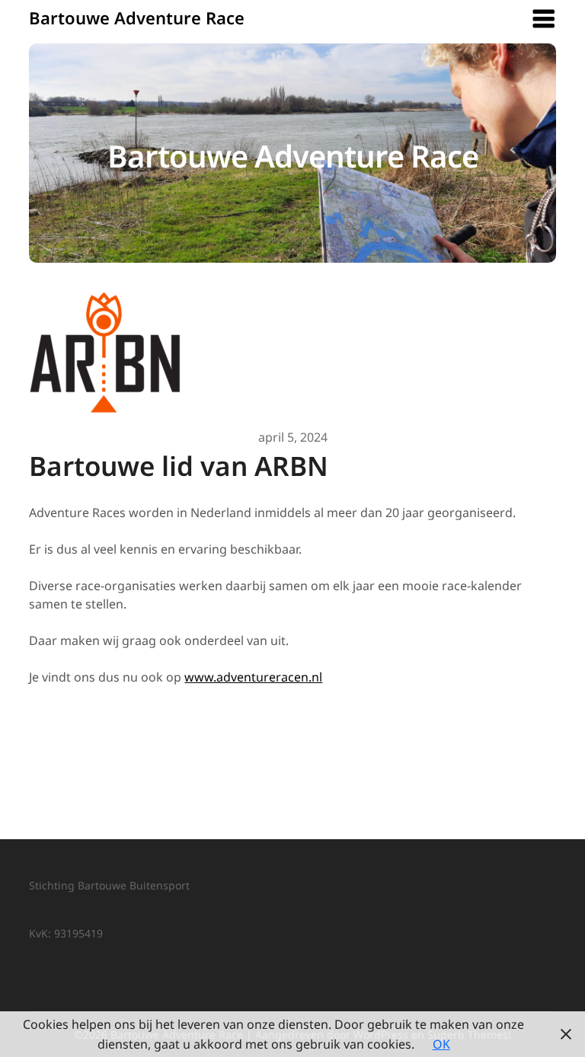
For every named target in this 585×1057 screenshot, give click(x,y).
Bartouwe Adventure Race (137, 17)
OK (441, 1044)
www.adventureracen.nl (253, 677)
